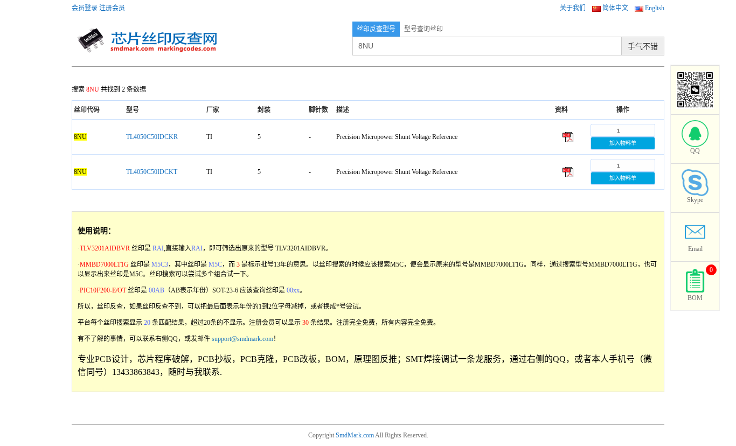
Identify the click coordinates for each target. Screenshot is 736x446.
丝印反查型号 (376, 29)
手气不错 (643, 46)
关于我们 (573, 8)
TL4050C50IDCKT (151, 172)
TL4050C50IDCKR (152, 137)
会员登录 (85, 8)
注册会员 (112, 8)
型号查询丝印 (423, 29)
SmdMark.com (355, 435)
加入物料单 (622, 143)
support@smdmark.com (242, 339)
